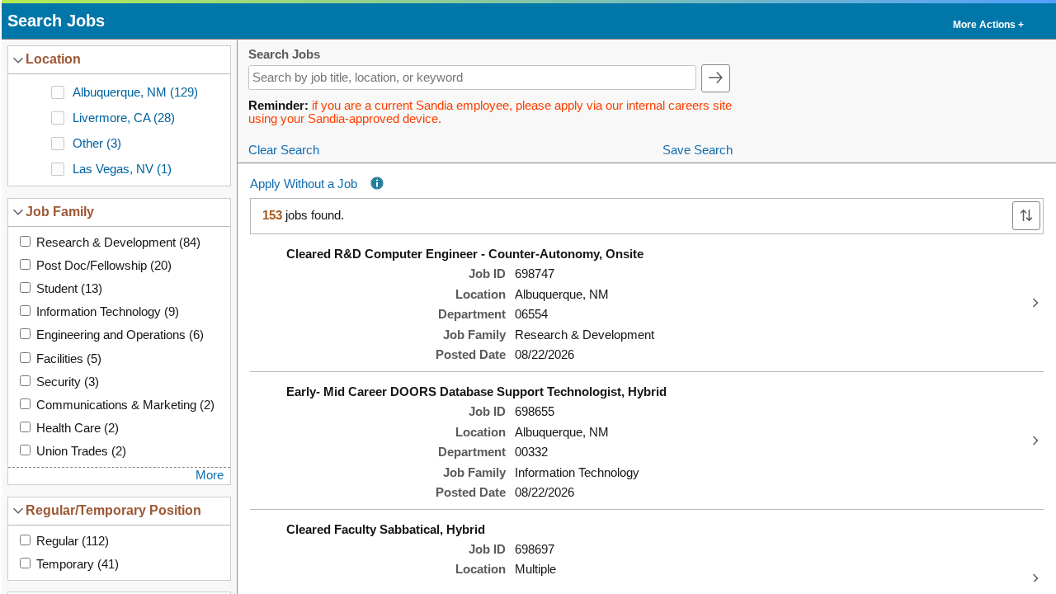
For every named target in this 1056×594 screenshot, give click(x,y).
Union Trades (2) (81, 451)
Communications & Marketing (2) (125, 405)
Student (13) (69, 288)
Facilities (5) (68, 358)
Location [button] (53, 58)
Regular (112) (72, 541)
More (210, 475)
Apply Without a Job (303, 184)
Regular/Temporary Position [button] (113, 509)
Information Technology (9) (107, 311)
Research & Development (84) (118, 242)
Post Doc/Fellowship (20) (104, 265)
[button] (987, 21)
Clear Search (283, 150)
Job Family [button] (60, 211)
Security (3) (67, 382)
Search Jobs (284, 55)
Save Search (697, 150)
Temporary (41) (77, 564)
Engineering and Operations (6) (120, 335)
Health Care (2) (77, 428)
